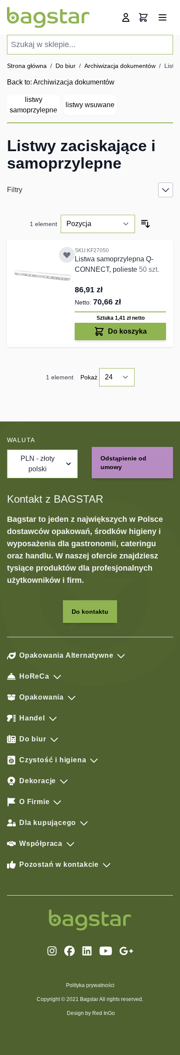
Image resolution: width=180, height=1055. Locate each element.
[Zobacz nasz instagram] (52, 951)
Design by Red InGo (91, 1013)
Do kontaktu (90, 611)
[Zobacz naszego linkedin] (87, 951)
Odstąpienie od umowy (123, 462)
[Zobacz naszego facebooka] (69, 951)
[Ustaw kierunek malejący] (145, 224)
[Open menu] (162, 17)
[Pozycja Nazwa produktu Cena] (98, 224)
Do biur (65, 65)
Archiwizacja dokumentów (120, 65)
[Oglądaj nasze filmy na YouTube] (105, 950)
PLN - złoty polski (38, 464)
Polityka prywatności (90, 985)
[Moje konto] (126, 17)
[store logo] (48, 17)
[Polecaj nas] (126, 951)
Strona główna (27, 65)
